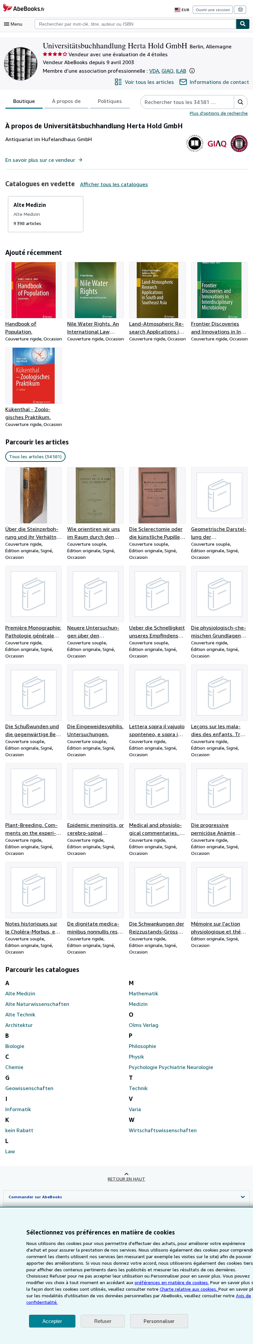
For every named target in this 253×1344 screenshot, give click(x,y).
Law (10, 1151)
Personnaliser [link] (159, 1321)
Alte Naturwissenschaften (37, 1004)
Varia (135, 1109)
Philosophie (142, 1046)
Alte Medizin (20, 993)
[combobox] (135, 24)
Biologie (14, 1046)
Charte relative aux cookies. (189, 1289)
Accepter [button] (52, 1321)
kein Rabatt (19, 1130)
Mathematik (143, 993)
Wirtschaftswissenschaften (163, 1130)
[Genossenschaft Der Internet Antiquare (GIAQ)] (217, 152)
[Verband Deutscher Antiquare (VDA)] (195, 152)
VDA (154, 70)
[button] (192, 70)
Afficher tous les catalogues (114, 184)
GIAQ (167, 70)
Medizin (138, 1004)
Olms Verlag (143, 1025)
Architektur (19, 1025)
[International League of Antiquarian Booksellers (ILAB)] (239, 152)
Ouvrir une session (213, 9)
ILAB (181, 70)
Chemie (14, 1067)
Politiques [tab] (110, 101)
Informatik (18, 1109)
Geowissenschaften (29, 1088)
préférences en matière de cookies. (172, 1282)
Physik (136, 1056)
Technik (138, 1088)
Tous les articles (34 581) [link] (35, 456)
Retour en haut (126, 1179)
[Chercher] (242, 24)
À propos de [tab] (66, 101)
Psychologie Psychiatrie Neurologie (171, 1067)
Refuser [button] (102, 1321)
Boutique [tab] (24, 101)
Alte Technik (20, 1014)
